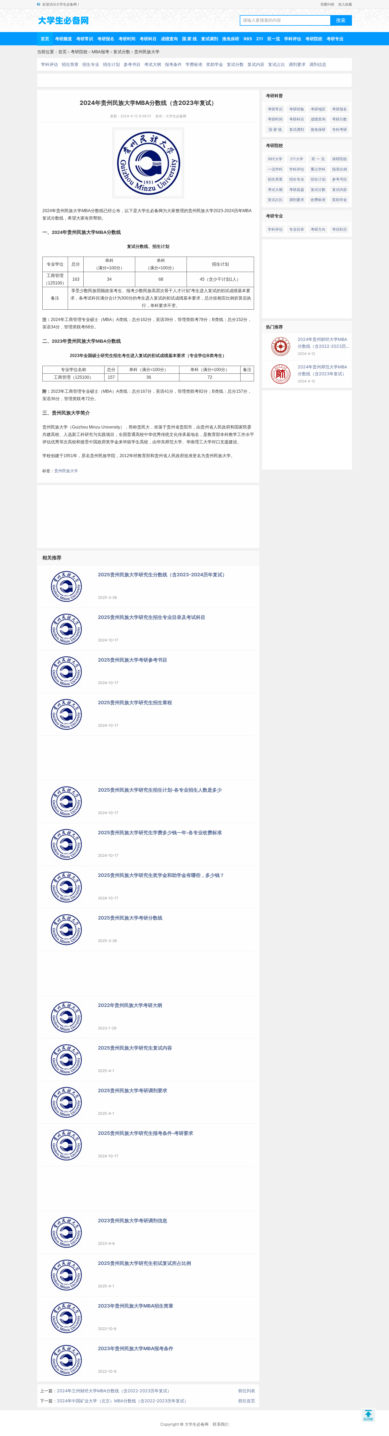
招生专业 (90, 64)
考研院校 (313, 38)
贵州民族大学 (147, 51)
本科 (224, 434)
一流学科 (275, 169)
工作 (241, 434)
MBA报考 (100, 51)
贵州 (60, 210)
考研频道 (63, 38)
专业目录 (296, 229)
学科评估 (292, 38)
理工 (199, 442)
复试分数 (121, 51)
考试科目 (339, 229)
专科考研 (339, 129)
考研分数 (339, 119)
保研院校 (339, 159)
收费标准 (318, 199)
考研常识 (84, 38)
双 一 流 (318, 159)
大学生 (143, 210)
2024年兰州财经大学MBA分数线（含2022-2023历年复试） (114, 1390)
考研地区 (318, 109)
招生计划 (111, 64)
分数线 (97, 210)
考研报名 (105, 38)
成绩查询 (169, 38)
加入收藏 (345, 4)
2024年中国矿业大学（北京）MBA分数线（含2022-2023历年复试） (122, 1400)
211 (259, 38)
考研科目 (148, 38)
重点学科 (318, 169)
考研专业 (335, 38)
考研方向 (318, 229)
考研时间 (127, 38)
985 (247, 38)
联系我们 (221, 1424)
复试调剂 (209, 38)
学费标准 (194, 64)
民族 (69, 210)
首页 (45, 38)
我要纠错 (327, 4)
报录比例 (339, 169)
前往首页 (246, 1400)
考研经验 (296, 109)
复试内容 (255, 64)
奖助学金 (214, 64)
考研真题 (296, 189)
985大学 (275, 159)
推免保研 (230, 38)
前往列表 (246, 1390)
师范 (169, 442)
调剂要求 (297, 64)
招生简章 (70, 64)
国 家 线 (189, 38)
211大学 (296, 159)
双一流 (273, 38)
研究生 (107, 355)
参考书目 (132, 64)
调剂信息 (317, 64)
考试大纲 (152, 64)
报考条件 (173, 64)
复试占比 (276, 64)
